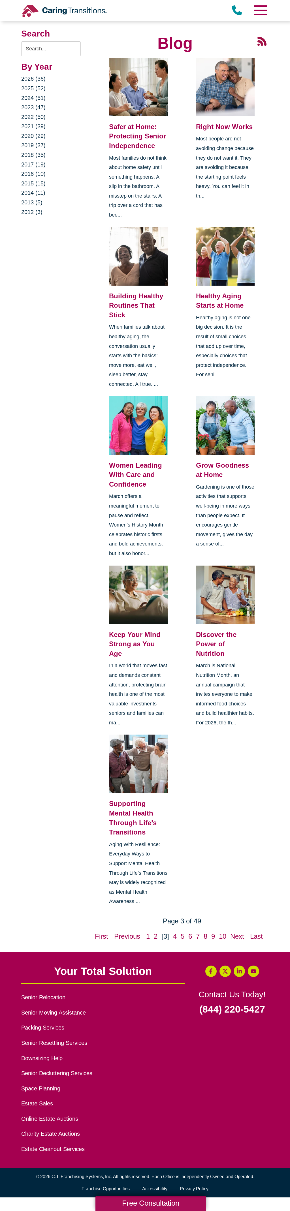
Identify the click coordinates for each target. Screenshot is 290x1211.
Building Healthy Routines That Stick (136, 305)
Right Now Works (224, 126)
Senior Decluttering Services (56, 1073)
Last (256, 936)
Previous (127, 936)
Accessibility (154, 1188)
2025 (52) (33, 88)
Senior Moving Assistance (53, 1012)
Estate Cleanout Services (53, 1149)
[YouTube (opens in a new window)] (253, 971)
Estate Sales (37, 1103)
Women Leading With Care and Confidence (135, 474)
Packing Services (42, 1027)
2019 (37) (33, 145)
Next (237, 936)
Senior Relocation (43, 997)
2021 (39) (33, 126)
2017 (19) (33, 164)
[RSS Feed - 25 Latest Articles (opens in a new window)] (262, 40)
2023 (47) (33, 107)
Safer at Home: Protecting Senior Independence (137, 136)
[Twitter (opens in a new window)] (225, 971)
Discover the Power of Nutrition (216, 644)
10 (222, 936)
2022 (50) (33, 117)
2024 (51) (33, 98)
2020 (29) (33, 136)
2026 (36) (33, 79)
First (101, 936)
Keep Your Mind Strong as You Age (135, 644)
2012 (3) (31, 212)
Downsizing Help (42, 1058)
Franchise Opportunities (107, 1190)
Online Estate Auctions (49, 1119)
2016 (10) (33, 174)
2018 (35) (33, 155)
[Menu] (260, 10)
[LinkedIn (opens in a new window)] (239, 971)
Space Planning (40, 1088)
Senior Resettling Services (54, 1043)
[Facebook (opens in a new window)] (211, 971)
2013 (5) (31, 202)
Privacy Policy (194, 1188)
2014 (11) (33, 193)
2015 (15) (33, 183)
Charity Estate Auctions (50, 1134)
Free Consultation (150, 1203)
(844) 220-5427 (232, 1009)
